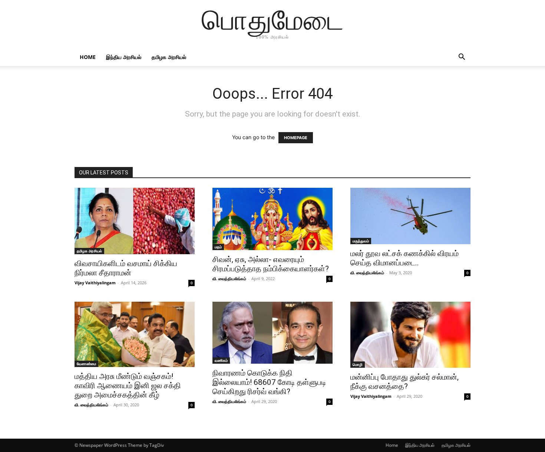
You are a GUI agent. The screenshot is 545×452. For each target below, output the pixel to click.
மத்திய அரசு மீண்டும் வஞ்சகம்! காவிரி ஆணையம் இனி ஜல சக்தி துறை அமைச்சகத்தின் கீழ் (128, 385)
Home (88, 56)
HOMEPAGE (295, 137)
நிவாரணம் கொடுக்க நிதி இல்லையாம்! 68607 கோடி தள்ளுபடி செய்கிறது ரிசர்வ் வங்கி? (269, 382)
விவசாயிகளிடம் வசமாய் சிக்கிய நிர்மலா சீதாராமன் (126, 268)
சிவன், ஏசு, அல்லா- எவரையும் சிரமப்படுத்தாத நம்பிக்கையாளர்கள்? (270, 264)
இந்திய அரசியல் (123, 56)
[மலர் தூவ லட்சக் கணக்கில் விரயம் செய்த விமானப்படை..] (410, 216)
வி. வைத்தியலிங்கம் (229, 278)
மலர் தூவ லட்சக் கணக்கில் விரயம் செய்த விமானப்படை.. (404, 258)
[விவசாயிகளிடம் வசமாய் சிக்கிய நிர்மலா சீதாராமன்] (135, 221)
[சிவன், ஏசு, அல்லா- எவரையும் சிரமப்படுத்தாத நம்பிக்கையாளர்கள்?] (272, 219)
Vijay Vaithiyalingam (95, 282)
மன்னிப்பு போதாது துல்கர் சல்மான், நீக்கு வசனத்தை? (404, 382)
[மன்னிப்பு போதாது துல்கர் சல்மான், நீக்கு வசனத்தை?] (410, 335)
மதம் (218, 246)
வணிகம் (221, 360)
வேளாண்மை (86, 363)
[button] (461, 57)
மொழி (358, 364)
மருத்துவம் (361, 240)
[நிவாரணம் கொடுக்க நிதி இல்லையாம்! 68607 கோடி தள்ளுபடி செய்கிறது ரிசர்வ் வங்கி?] (272, 333)
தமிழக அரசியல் (169, 56)
